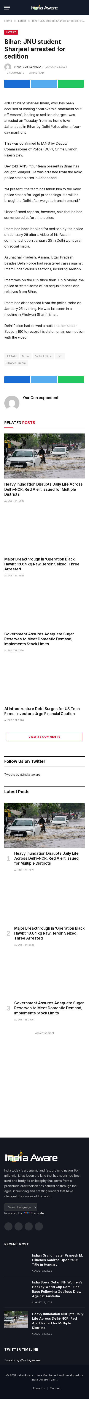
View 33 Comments (44, 736)
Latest (11, 32)
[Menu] (7, 7)
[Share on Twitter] (44, 84)
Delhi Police (43, 356)
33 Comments (15, 72)
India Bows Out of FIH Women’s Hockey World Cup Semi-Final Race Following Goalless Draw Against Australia (57, 1289)
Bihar (25, 356)
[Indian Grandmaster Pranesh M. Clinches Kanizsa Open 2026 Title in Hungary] (16, 1261)
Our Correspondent (30, 66)
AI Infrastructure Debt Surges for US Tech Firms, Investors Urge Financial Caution (42, 711)
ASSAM (11, 356)
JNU (60, 356)
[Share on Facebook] (17, 84)
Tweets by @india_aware (22, 774)
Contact (55, 1388)
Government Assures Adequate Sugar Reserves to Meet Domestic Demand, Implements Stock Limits (39, 639)
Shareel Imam (16, 363)
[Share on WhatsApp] (71, 84)
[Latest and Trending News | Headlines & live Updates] (44, 7)
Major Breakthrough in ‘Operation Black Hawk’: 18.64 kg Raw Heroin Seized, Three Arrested (41, 564)
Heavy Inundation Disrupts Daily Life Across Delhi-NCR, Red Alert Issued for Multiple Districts (43, 489)
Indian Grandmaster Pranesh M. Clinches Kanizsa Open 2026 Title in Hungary (57, 1260)
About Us (39, 1388)
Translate (37, 1213)
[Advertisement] (44, 1080)
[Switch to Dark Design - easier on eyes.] (76, 7)
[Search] (83, 7)
